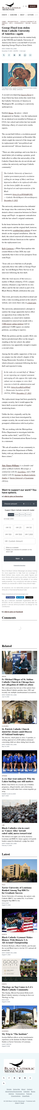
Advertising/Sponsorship (13, 1091)
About (22, 15)
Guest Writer (6, 1044)
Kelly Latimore (8, 248)
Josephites (22, 471)
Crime (4, 21)
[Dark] (24, 6)
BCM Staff (5, 903)
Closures (5, 726)
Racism (28, 23)
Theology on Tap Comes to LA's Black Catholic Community (17, 988)
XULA (3, 884)
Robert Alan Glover (9, 794)
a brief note (31, 302)
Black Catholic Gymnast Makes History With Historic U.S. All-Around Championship (17, 940)
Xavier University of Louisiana (22, 478)
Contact (29, 1089)
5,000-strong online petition (12, 323)
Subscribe (13, 15)
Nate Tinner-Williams (9, 48)
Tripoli (22, 1103)
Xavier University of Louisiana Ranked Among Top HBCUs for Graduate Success (17, 890)
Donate (4, 15)
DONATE (33, 6)
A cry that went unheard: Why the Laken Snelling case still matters (18, 780)
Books (33, 1091)
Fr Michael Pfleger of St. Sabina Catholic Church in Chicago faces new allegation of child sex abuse (18, 682)
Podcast (29, 1094)
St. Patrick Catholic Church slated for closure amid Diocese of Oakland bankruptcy (17, 731)
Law (3, 825)
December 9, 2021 (11, 200)
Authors (31, 15)
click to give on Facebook (13, 612)
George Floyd (26, 94)
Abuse (4, 676)
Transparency (20, 1094)
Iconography (19, 23)
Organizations (16, 1096)
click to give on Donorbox (13, 496)
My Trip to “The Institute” (15, 1034)
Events (4, 984)
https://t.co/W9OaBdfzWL (23, 194)
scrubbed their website (21, 230)
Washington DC (13, 21)
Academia (5, 1031)
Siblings (11, 1094)
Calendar (26, 1091)
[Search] (26, 6)
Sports (4, 934)
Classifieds (25, 1096)
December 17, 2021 (23, 393)
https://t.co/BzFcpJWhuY (20, 387)
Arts (11, 23)
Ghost (17, 1103)
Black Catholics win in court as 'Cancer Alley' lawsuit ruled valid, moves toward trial (17, 830)
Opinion (4, 776)
